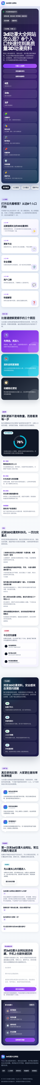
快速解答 (26, 1070)
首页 (3, 1070)
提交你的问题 (10, 881)
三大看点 (26, 187)
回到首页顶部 (20, 1040)
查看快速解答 (20, 76)
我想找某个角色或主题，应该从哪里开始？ (17, 907)
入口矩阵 (10, 1070)
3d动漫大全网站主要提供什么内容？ (15, 891)
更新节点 (36, 187)
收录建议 (34, 1070)
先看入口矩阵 (20, 66)
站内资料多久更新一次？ (11, 917)
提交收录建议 (20, 989)
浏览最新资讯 (20, 71)
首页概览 (6, 187)
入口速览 (16, 187)
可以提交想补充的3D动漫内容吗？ (14, 926)
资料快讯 (18, 1070)
